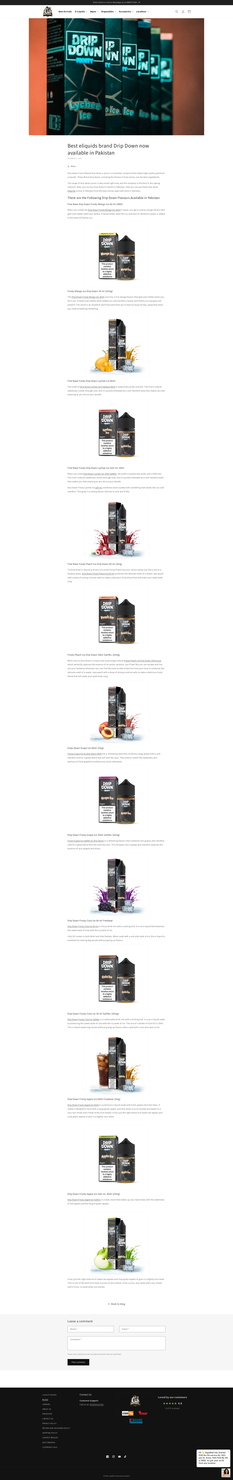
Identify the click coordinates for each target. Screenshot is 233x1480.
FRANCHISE (47, 1414)
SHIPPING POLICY (50, 1433)
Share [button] (73, 166)
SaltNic (84, 1019)
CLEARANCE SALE (49, 1447)
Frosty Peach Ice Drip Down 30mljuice (142, 660)
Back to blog (118, 1303)
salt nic (98, 487)
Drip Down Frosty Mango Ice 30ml (88, 297)
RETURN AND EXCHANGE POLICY (56, 1428)
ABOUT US (46, 1409)
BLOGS (45, 1399)
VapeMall (112, 1476)
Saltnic (84, 1199)
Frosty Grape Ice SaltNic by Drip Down (86, 840)
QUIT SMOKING (48, 1442)
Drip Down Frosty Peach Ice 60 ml (98, 573)
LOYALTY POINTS (49, 1395)
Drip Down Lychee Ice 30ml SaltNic (100, 473)
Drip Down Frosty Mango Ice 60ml (104, 209)
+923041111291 (96, 1404)
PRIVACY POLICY (49, 1423)
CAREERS (46, 1404)
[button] (80, 12)
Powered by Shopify (123, 1476)
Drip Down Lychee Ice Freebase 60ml (97, 386)
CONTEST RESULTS (50, 1437)
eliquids (72, 190)
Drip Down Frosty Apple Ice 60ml (83, 1105)
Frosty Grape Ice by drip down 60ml (85, 753)
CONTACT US (47, 1418)
